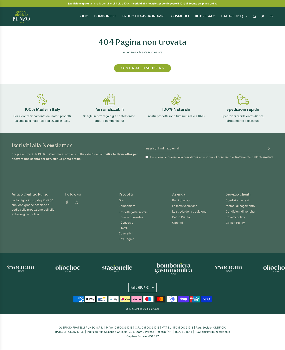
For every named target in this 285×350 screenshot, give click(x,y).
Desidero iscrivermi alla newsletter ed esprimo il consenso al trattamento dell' (211, 157)
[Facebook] (67, 202)
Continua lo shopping (142, 68)
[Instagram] (76, 202)
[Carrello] (271, 16)
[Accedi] (263, 16)
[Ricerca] (254, 16)
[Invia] (269, 148)
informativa (265, 157)
